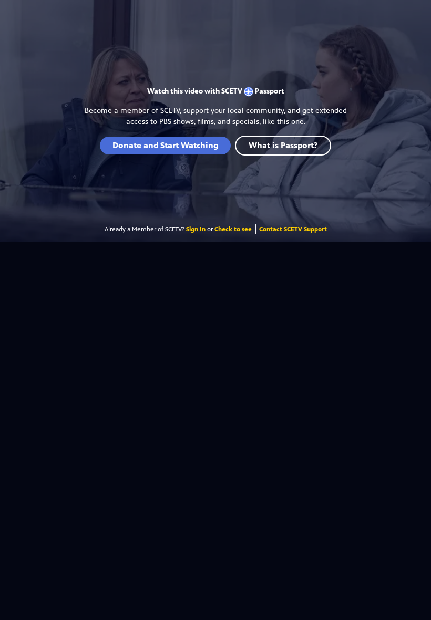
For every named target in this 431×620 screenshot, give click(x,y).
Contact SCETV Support (293, 229)
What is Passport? (283, 145)
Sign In (196, 229)
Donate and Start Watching (165, 145)
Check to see (233, 229)
